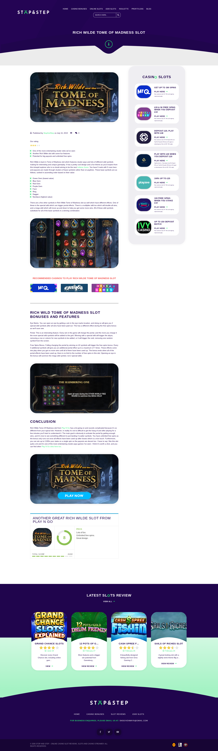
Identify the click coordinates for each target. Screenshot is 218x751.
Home (65, 9)
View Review (87, 666)
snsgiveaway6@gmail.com (134, 721)
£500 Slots (111, 9)
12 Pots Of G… (89, 643)
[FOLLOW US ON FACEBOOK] (100, 732)
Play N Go (66, 428)
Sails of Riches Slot (169, 643)
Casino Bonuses (79, 9)
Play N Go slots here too (51, 446)
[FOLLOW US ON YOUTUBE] (117, 732)
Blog (148, 9)
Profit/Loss (137, 9)
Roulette (124, 9)
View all (107, 601)
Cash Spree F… (129, 643)
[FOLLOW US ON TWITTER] (109, 732)
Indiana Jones (83, 167)
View (48, 666)
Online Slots (96, 9)
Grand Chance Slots (49, 643)
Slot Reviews (118, 714)
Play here (159, 92)
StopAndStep (49, 133)
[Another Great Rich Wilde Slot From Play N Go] (42, 537)
